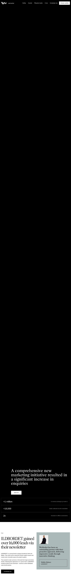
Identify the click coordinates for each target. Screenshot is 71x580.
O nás (46, 3)
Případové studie (38, 3)
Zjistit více (16, 492)
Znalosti (30, 3)
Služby (24, 3)
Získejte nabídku (64, 3)
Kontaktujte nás (54, 3)
